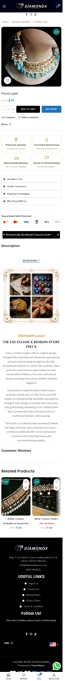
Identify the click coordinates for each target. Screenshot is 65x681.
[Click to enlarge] (7, 80)
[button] (26, 488)
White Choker (16, 519)
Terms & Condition (33, 606)
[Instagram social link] (31, 14)
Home (5, 21)
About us (33, 583)
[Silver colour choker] (46, 496)
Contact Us (33, 589)
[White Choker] (15, 496)
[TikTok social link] (35, 14)
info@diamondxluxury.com (33, 565)
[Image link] (31, 548)
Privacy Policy (33, 600)
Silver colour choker (46, 519)
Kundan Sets (41, 21)
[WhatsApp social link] (10, 124)
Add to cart (28, 109)
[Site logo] (31, 5)
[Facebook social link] (27, 14)
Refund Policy (33, 594)
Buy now (51, 109)
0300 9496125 (33, 569)
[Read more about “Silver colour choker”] (57, 488)
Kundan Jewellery (21, 21)
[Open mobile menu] (4, 6)
